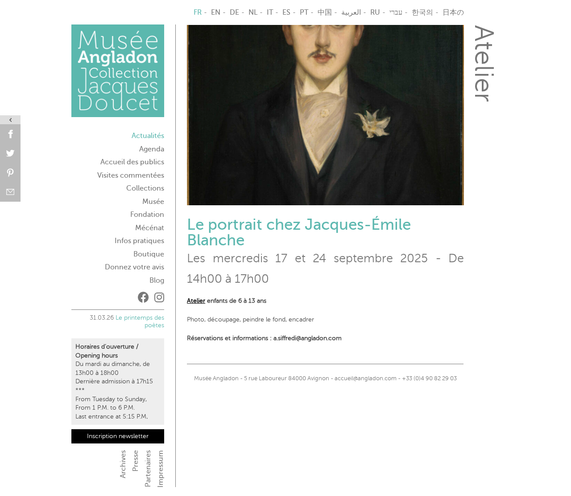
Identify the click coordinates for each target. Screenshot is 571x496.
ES (286, 12)
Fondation (147, 215)
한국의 (422, 12)
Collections (145, 188)
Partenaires (148, 468)
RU (375, 12)
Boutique (148, 254)
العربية (351, 12)
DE (234, 12)
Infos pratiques (139, 241)
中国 (325, 12)
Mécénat (149, 228)
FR (198, 12)
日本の (453, 12)
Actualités (148, 136)
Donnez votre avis (134, 267)
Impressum (161, 469)
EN (215, 12)
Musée (153, 202)
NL (252, 12)
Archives (123, 464)
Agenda (151, 149)
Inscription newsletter (118, 436)
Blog (156, 280)
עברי (395, 12)
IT (270, 12)
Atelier (196, 300)
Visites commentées (130, 175)
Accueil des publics (132, 162)
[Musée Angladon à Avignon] (117, 74)
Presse (136, 461)
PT (304, 12)
